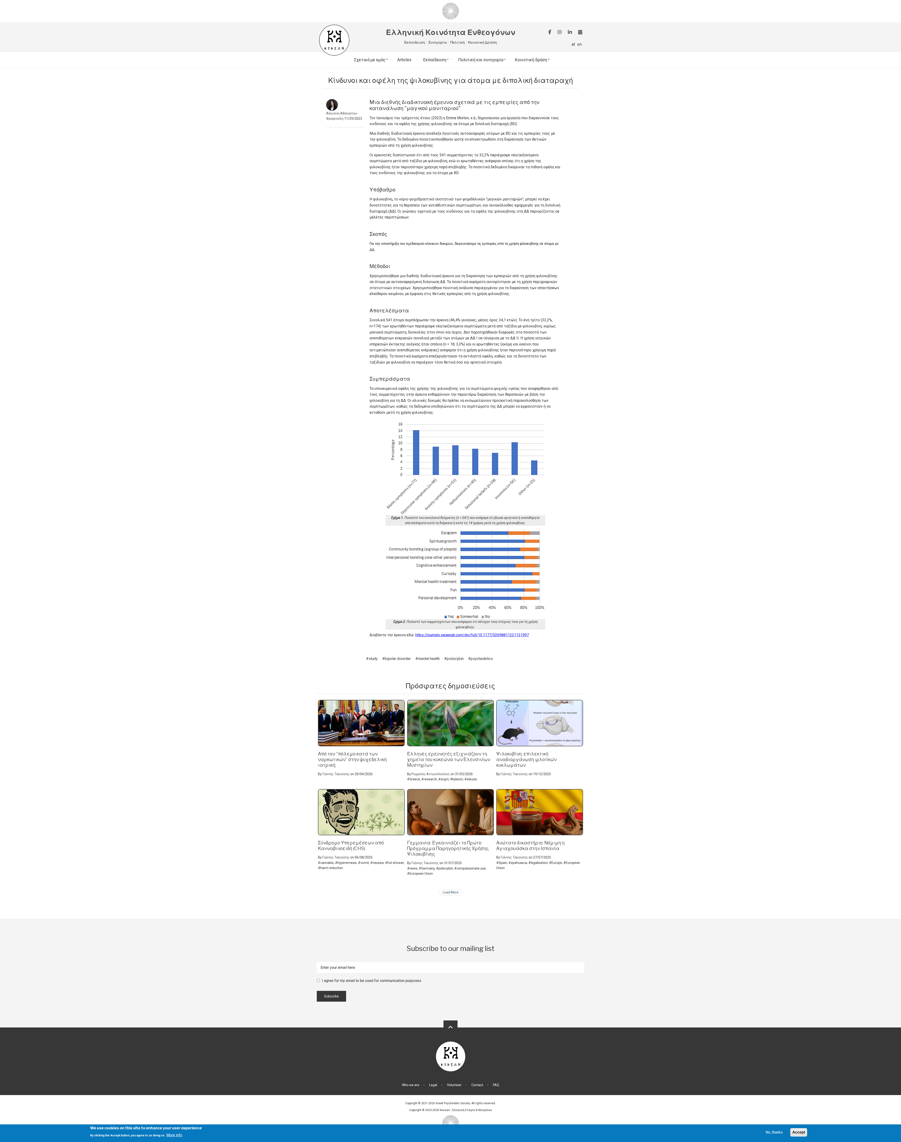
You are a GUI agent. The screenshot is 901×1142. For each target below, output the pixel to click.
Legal (433, 1085)
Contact (477, 1085)
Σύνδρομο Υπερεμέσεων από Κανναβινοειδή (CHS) (351, 845)
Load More (450, 892)
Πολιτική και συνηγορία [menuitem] (480, 59)
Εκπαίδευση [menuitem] (434, 59)
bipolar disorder (398, 658)
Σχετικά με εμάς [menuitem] (370, 59)
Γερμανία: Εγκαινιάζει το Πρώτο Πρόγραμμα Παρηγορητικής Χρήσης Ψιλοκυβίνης (448, 848)
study (373, 658)
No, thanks (774, 1132)
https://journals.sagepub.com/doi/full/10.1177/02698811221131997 (472, 635)
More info (174, 1135)
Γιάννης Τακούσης (336, 774)
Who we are (410, 1085)
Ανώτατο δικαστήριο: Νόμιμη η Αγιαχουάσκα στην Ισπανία (530, 845)
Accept (798, 1132)
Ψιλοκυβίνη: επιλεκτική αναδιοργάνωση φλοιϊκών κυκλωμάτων (526, 759)
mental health (429, 658)
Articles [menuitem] (404, 59)
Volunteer (454, 1085)
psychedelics (482, 658)
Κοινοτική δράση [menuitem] (531, 59)
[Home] (450, 11)
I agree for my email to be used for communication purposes (371, 980)
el (573, 44)
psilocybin (455, 658)
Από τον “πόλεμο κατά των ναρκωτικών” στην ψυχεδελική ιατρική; (352, 759)
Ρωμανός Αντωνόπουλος (431, 774)
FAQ (496, 1085)
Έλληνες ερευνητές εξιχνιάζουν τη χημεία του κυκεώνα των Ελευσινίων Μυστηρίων (448, 759)
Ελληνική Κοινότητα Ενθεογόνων (450, 32)
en (579, 44)
